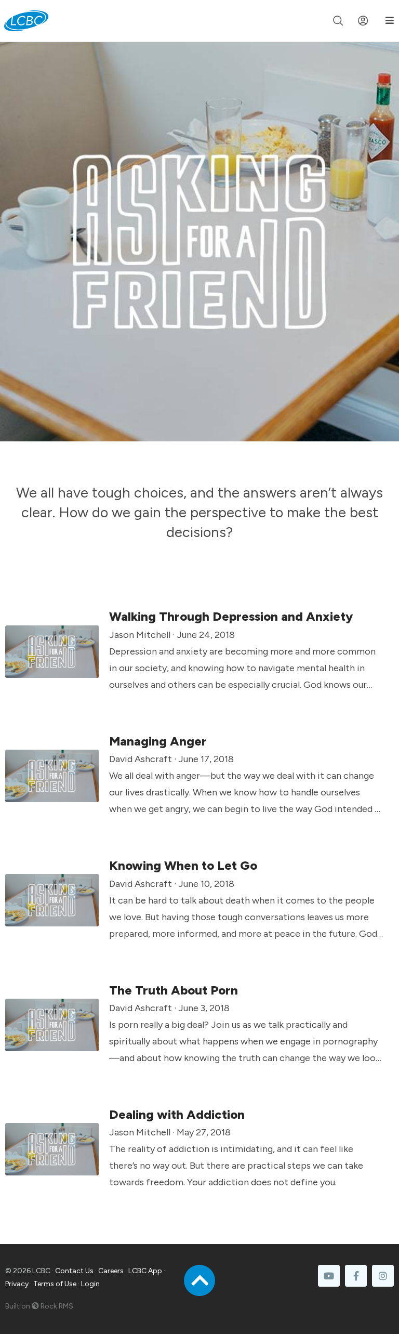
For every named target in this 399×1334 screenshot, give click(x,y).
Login (90, 1283)
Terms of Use (54, 1283)
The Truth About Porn (173, 990)
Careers (111, 1270)
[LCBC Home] (26, 21)
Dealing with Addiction (177, 1114)
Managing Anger (158, 741)
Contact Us (74, 1270)
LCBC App (145, 1270)
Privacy (17, 1283)
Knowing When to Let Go (183, 865)
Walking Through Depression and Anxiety (231, 616)
